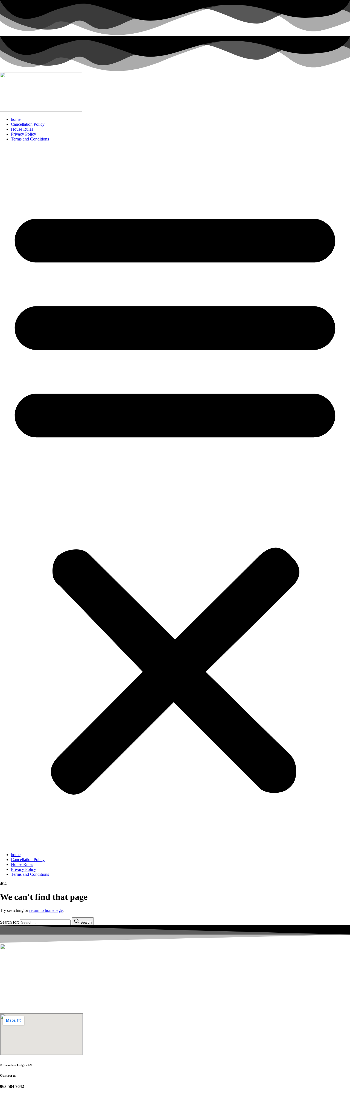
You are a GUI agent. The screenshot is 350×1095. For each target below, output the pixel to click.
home (16, 119)
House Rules (22, 129)
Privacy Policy (23, 134)
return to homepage (46, 910)
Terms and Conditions (30, 139)
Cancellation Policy (28, 124)
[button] (175, 497)
